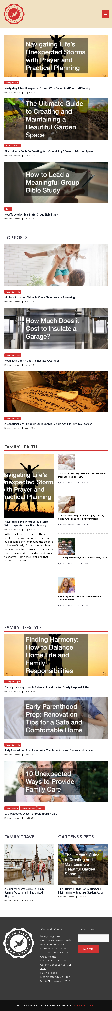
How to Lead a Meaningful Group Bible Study (31, 214)
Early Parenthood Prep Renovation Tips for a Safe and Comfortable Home (48, 750)
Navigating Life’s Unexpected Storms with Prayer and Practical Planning (47, 88)
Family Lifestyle (13, 292)
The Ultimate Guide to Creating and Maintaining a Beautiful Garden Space (48, 151)
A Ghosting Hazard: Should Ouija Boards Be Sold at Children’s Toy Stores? (48, 423)
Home (8, 209)
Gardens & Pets (13, 146)
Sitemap (92, 1005)
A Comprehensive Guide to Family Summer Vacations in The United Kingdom (24, 892)
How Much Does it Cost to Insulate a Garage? (31, 360)
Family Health (12, 83)
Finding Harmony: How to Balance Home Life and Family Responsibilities (47, 687)
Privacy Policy (80, 1005)
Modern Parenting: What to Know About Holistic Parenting (39, 297)
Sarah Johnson (13, 92)
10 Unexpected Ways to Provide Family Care (82, 557)
